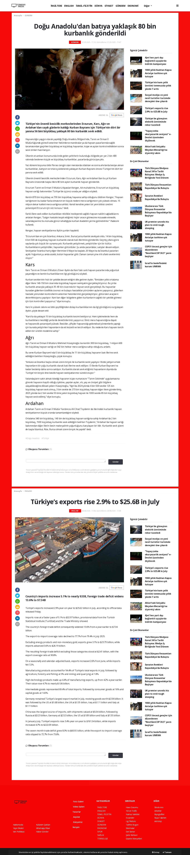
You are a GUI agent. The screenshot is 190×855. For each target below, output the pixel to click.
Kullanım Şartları (43, 824)
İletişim (76, 827)
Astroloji (158, 821)
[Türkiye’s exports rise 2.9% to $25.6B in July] (69, 549)
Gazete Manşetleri (134, 838)
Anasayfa (18, 15)
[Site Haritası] (43, 814)
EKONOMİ (133, 5)
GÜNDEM (120, 5)
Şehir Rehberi (131, 835)
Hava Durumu (132, 807)
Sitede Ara (158, 807)
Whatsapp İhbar (43, 828)
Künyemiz (77, 822)
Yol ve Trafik (131, 810)
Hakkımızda (18, 824)
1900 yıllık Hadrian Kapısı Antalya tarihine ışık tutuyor (158, 73)
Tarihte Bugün (132, 824)
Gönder (116, 462)
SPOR (99, 831)
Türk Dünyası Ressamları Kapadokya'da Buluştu (158, 186)
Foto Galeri (78, 801)
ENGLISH (69, 5)
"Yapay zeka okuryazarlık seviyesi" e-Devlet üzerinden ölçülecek (158, 135)
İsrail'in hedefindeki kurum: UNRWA (156, 265)
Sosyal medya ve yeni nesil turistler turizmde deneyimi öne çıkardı (157, 98)
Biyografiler (159, 814)
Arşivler (76, 817)
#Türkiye (45, 438)
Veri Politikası (18, 831)
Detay (156, 852)
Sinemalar (130, 828)
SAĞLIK (100, 835)
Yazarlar (76, 811)
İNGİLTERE (56, 5)
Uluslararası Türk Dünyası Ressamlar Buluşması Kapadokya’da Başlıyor (158, 211)
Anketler (157, 810)
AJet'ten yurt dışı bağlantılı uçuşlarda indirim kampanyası (155, 61)
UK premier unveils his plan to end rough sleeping (157, 225)
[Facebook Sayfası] (14, 814)
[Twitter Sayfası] (19, 814)
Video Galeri (78, 806)
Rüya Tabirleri (160, 817)
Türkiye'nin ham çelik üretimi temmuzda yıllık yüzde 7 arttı (158, 85)
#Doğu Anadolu (33, 438)
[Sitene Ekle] (48, 814)
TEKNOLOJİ (102, 838)
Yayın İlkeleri (18, 828)
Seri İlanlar (130, 831)
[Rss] (38, 814)
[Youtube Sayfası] (29, 814)
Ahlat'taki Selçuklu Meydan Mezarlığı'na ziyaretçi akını (156, 150)
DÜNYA (98, 5)
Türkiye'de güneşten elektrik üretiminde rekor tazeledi (156, 122)
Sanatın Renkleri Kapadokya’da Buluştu (157, 197)
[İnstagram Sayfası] (24, 814)
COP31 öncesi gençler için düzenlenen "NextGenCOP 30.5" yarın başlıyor (158, 251)
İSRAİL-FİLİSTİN (84, 5)
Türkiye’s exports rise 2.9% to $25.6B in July (156, 110)
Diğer (147, 5)
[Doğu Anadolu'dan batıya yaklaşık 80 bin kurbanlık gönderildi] (69, 79)
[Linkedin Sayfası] (34, 814)
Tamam (168, 852)
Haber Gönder (42, 831)
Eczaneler (130, 817)
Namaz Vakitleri (133, 814)
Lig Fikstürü (131, 821)
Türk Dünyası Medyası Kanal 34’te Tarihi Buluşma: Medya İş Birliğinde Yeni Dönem (157, 173)
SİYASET (109, 5)
